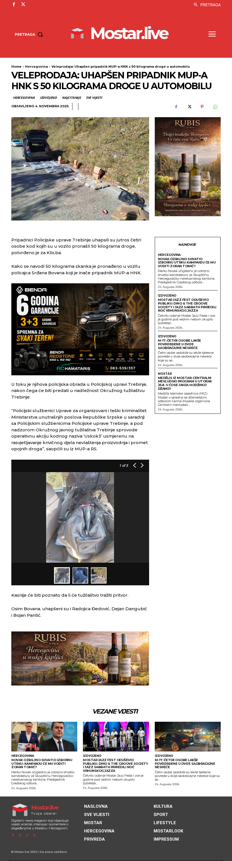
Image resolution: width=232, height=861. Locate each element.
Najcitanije (71, 97)
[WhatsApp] (215, 106)
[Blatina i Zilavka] (188, 166)
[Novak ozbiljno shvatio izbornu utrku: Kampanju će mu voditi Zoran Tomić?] (44, 736)
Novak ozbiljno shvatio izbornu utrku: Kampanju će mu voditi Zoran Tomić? (187, 262)
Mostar (165, 374)
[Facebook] (14, 4)
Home (16, 66)
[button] (206, 5)
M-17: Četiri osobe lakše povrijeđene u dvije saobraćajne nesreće (179, 344)
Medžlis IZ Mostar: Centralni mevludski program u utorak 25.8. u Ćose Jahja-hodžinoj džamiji (185, 383)
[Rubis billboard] (80, 658)
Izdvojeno (48, 97)
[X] (23, 4)
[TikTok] (27, 836)
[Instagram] (20, 836)
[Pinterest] (202, 106)
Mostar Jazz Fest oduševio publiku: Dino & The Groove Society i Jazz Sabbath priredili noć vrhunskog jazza (187, 305)
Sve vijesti (94, 97)
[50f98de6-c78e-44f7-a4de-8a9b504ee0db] (80, 329)
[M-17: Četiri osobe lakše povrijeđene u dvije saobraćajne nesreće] (188, 736)
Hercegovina (36, 66)
